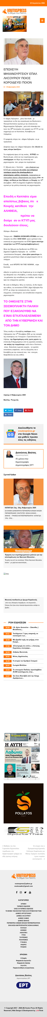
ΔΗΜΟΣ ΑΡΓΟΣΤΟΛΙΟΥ (23, 913)
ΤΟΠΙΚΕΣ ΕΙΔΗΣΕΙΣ (23, 906)
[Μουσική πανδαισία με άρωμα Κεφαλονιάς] (24, 585)
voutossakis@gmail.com (23, 886)
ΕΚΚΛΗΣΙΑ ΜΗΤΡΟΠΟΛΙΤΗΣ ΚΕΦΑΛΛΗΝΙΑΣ (23, 925)
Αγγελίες (23, 965)
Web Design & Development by (27, 1010)
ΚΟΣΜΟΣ (23, 930)
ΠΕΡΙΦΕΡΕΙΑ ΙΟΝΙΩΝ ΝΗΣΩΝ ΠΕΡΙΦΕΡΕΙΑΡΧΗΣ (23, 923)
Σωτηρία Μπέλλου (20, 665)
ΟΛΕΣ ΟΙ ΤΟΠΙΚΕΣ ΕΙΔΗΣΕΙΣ (23, 909)
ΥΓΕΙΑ (23, 935)
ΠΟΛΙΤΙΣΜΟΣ (23, 940)
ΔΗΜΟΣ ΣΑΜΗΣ (23, 918)
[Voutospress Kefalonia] (14, 11)
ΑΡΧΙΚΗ (23, 904)
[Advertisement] (23, 707)
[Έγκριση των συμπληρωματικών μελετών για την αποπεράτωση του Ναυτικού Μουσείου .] (24, 539)
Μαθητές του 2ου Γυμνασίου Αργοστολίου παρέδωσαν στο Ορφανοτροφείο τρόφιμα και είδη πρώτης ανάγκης (12, 851)
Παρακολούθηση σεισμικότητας (23, 968)
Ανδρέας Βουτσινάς (20, 652)
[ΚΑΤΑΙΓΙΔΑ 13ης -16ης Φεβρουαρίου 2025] (24, 492)
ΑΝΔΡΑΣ (23, 944)
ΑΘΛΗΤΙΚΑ (23, 933)
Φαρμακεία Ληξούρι (23, 963)
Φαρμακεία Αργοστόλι (23, 960)
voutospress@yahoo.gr (23, 884)
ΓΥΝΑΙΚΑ (23, 942)
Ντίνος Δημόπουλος (20, 656)
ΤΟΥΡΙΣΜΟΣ (23, 937)
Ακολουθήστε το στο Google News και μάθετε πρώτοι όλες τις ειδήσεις (28, 434)
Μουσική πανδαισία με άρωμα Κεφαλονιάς (21, 600)
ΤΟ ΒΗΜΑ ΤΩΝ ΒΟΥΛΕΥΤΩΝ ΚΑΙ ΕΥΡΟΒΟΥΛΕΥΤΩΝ (23, 911)
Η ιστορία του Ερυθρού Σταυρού (25, 661)
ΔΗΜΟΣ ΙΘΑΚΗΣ (23, 921)
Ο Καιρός (23, 958)
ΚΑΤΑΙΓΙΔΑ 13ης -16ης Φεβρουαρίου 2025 (20, 508)
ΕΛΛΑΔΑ (23, 928)
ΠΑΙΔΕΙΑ (23, 947)
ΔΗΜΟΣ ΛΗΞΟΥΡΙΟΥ (24, 916)
